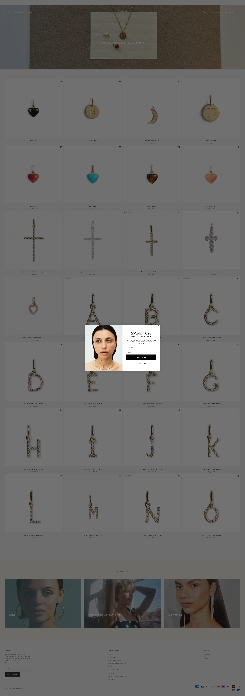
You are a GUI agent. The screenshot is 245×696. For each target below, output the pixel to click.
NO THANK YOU (141, 363)
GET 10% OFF (141, 357)
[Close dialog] (158, 326)
